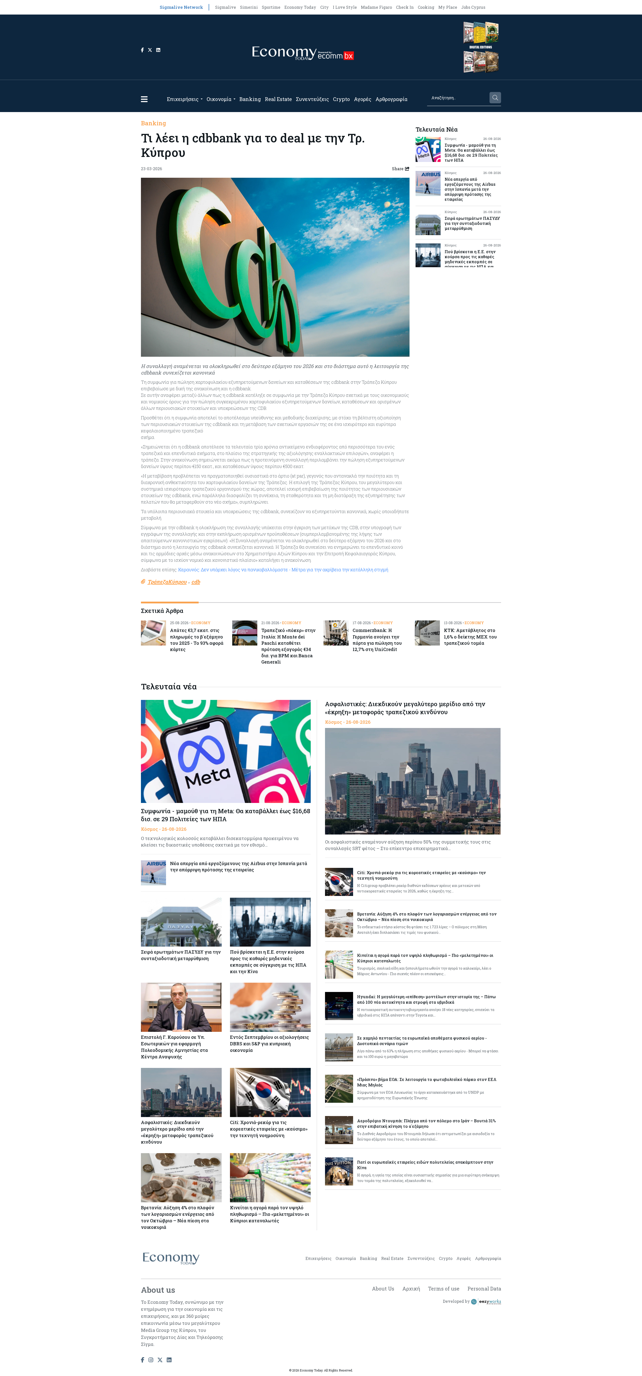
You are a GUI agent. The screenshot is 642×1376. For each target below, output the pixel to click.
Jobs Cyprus (473, 7)
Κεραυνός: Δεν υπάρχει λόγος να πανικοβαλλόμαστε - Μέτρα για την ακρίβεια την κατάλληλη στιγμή (283, 570)
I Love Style (345, 7)
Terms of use (443, 1288)
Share (398, 168)
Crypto (341, 99)
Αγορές (362, 99)
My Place (447, 7)
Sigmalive (225, 7)
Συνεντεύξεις (312, 99)
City (324, 7)
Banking (250, 99)
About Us (383, 1288)
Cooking (426, 7)
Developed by (457, 1301)
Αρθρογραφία (391, 99)
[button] (144, 99)
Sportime (271, 7)
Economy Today (300, 7)
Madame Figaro (376, 7)
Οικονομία (219, 99)
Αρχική (411, 1288)
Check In (405, 7)
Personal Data (484, 1288)
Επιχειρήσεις (183, 99)
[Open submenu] (202, 99)
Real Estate (278, 99)
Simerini (249, 7)
